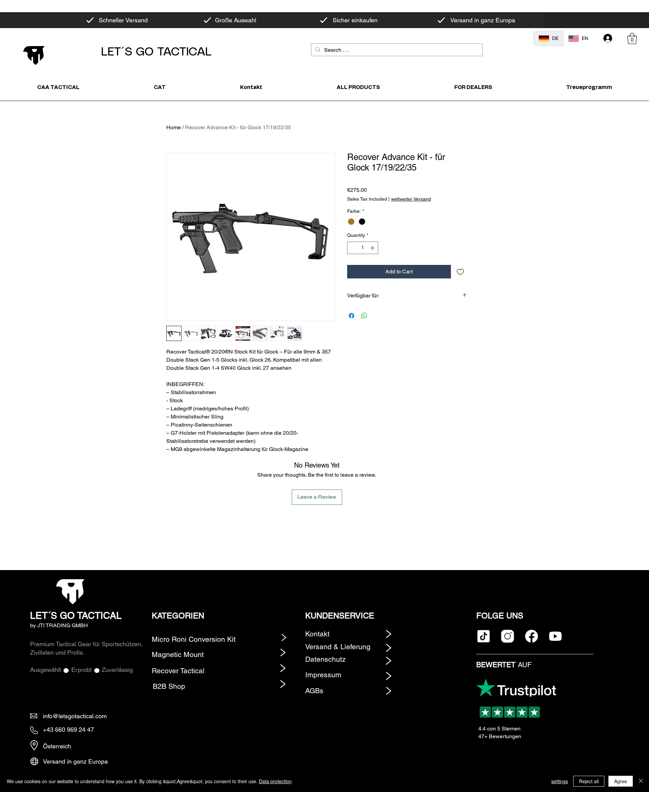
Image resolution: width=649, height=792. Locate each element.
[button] (632, 38)
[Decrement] (352, 248)
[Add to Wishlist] (460, 271)
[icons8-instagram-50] (507, 636)
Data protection (275, 781)
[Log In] (608, 38)
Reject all (589, 781)
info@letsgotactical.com (75, 716)
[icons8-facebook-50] (531, 636)
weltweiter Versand (411, 199)
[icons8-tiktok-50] (483, 636)
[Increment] (373, 248)
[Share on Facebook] (351, 316)
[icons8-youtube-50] (555, 636)
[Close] (641, 781)
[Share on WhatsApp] (364, 316)
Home (173, 127)
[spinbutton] (363, 248)
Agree (620, 781)
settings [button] (559, 781)
